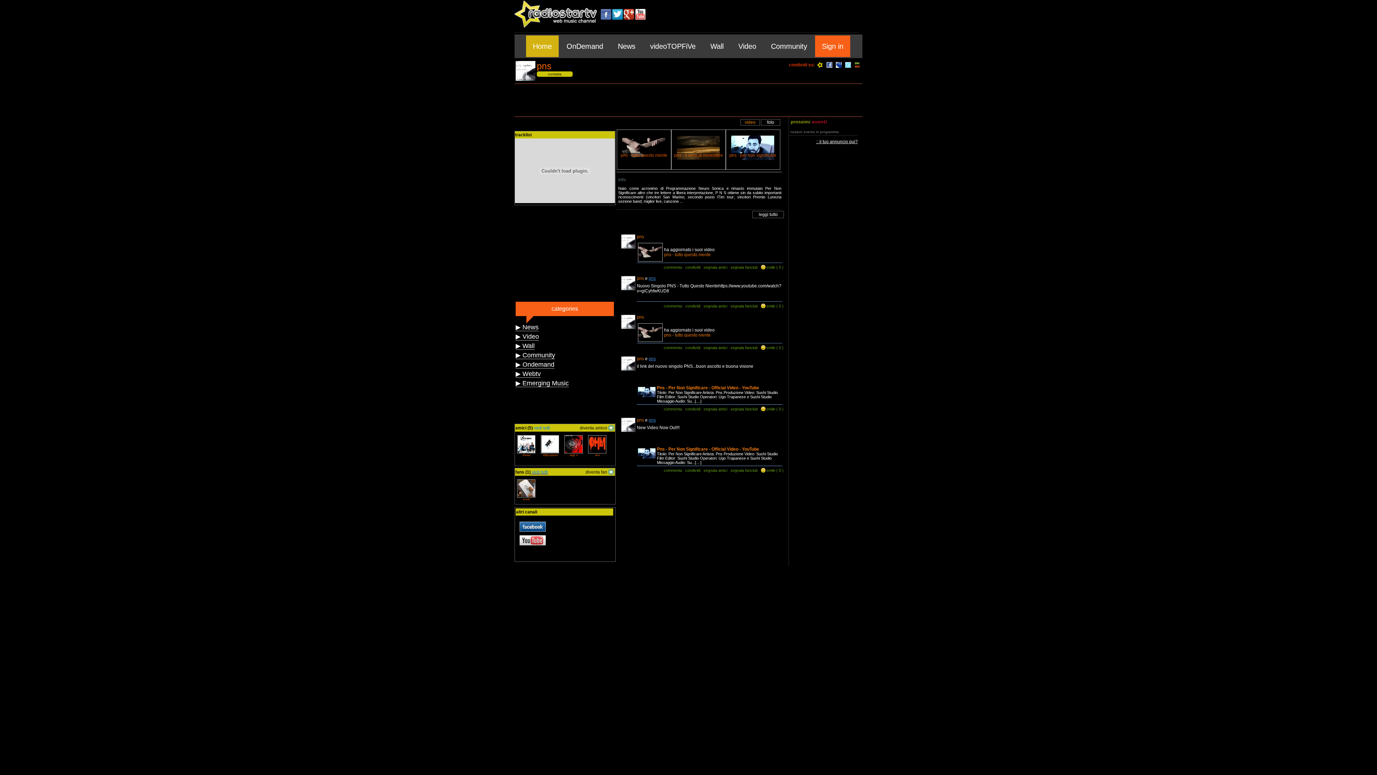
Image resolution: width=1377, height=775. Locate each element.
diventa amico (593, 428)
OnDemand (585, 46)
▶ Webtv (528, 373)
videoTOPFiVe (673, 46)
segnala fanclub (744, 267)
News (626, 46)
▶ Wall (525, 345)
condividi (692, 267)
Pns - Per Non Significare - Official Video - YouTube (708, 387)
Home (542, 46)
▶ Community (535, 355)
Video (747, 46)
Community (789, 46)
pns (652, 278)
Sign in (832, 46)
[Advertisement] (688, 100)
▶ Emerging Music (542, 383)
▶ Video (527, 336)
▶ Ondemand (535, 364)
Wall (717, 46)
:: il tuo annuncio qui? (837, 141)
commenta (673, 267)
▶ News (527, 327)
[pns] (525, 79)
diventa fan (596, 472)
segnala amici (715, 267)
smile (770, 267)
